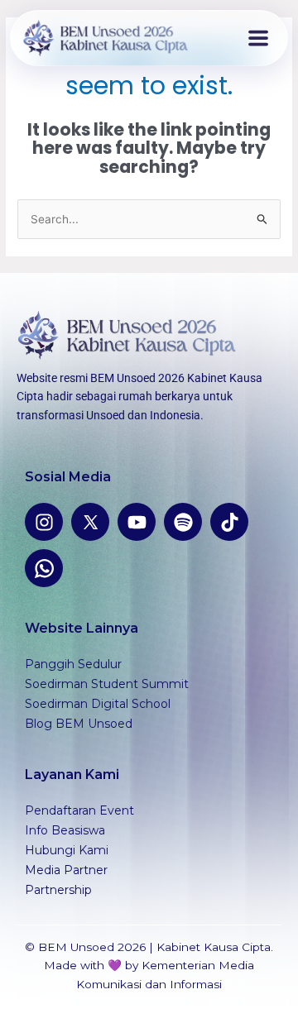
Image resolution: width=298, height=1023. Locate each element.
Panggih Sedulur (73, 664)
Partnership (58, 889)
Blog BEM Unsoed (78, 723)
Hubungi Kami (66, 850)
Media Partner (66, 870)
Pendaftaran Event (79, 810)
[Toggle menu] (258, 38)
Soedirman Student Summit (107, 683)
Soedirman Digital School (98, 703)
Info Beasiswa (65, 830)
